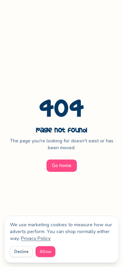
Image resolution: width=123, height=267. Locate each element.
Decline (21, 251)
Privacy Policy (36, 238)
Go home (61, 165)
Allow (45, 251)
